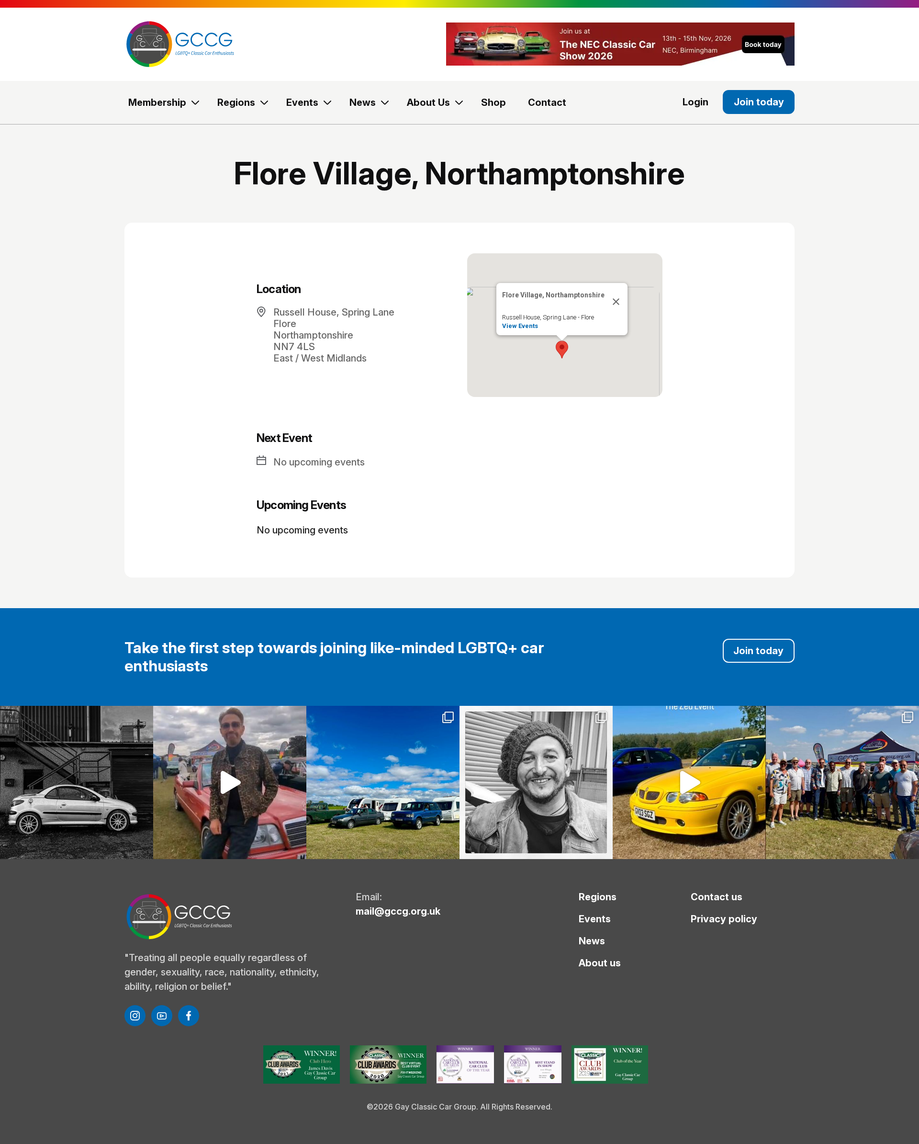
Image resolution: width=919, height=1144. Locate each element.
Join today (759, 102)
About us (600, 963)
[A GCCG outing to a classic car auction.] (536, 782)
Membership (157, 102)
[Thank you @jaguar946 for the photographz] (689, 782)
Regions (236, 102)
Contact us (716, 897)
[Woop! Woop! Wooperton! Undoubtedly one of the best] (383, 782)
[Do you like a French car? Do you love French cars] (76, 782)
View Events (520, 325)
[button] (562, 349)
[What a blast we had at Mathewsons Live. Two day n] (842, 782)
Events (302, 102)
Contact (547, 102)
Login (695, 102)
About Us (428, 102)
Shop (493, 102)
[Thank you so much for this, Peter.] (229, 782)
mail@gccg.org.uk (398, 911)
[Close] (616, 301)
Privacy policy (724, 919)
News (362, 102)
